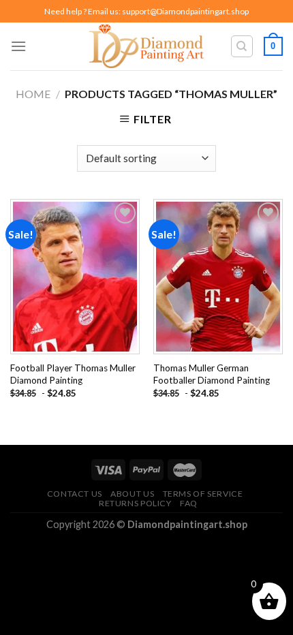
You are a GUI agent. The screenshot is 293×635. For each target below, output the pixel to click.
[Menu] (18, 46)
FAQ (189, 503)
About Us (132, 494)
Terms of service (203, 494)
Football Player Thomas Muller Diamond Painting (73, 374)
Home (33, 93)
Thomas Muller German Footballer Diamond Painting (211, 374)
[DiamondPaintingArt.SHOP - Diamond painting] (146, 46)
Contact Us (74, 494)
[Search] (242, 46)
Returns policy (135, 503)
